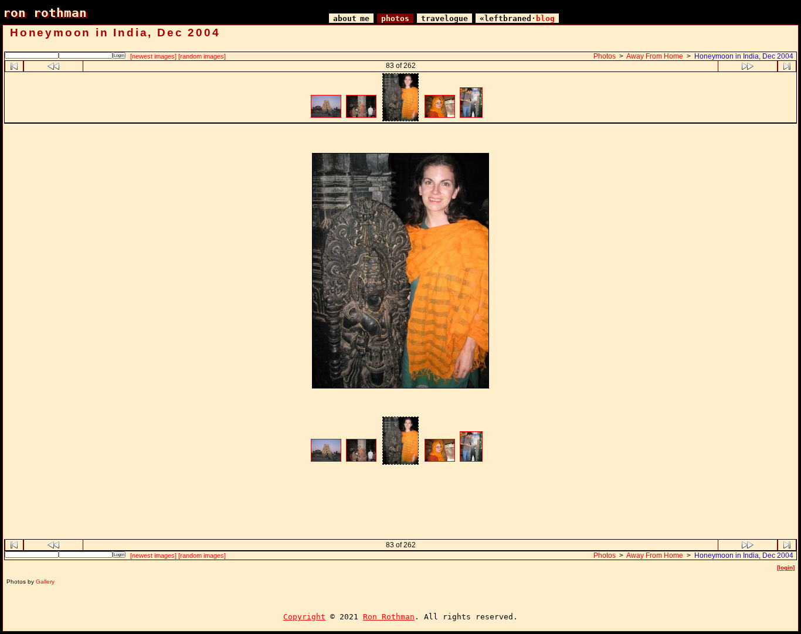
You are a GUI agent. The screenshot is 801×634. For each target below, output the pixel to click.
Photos (604, 56)
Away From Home (654, 56)
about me (351, 18)
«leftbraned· (517, 18)
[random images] (202, 56)
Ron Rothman (389, 616)
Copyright (304, 616)
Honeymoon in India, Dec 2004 (743, 56)
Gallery (45, 581)
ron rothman (45, 12)
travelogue (444, 18)
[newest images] (153, 56)
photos (395, 18)
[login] (786, 567)
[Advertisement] (400, 139)
